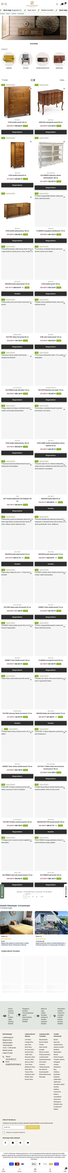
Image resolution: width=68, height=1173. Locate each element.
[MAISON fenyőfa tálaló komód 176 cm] (17, 264)
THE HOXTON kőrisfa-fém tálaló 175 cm (50, 390)
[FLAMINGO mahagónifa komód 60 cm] (51, 640)
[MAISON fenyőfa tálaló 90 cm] (51, 479)
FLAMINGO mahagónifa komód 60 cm (51, 660)
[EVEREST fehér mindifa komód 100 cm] (17, 640)
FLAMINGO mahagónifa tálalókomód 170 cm (50, 231)
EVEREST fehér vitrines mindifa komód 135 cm (17, 766)
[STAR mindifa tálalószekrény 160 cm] (17, 423)
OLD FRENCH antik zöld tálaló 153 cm (17, 390)
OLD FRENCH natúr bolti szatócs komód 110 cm (17, 875)
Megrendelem (17, 132)
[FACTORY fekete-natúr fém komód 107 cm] (17, 587)
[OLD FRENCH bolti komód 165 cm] (51, 855)
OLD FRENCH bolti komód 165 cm (50, 875)
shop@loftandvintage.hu (13, 1064)
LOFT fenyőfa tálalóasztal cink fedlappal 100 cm (17, 500)
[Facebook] (5, 1142)
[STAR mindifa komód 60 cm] (17, 155)
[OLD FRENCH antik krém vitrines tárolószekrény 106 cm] (51, 155)
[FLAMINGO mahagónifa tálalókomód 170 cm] (51, 211)
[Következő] (41, 896)
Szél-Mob (17, 281)
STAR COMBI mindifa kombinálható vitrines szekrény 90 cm (51, 444)
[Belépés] (57, 4)
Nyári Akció (19, 10)
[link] (34, 28)
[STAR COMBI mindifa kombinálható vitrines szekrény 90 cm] (51, 423)
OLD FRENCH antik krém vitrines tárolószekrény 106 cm (50, 177)
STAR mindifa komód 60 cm (17, 175)
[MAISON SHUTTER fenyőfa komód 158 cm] (51, 802)
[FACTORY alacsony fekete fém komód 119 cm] (17, 693)
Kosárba (17, 294)
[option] (8, 61)
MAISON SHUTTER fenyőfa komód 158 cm (50, 822)
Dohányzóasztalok (42, 68)
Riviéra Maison (51, 387)
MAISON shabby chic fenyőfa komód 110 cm (50, 713)
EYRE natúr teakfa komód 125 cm (50, 337)
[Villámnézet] (30, 88)
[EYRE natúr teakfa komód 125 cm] (51, 317)
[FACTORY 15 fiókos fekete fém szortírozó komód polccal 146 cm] (51, 746)
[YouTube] (28, 1142)
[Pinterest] (20, 1142)
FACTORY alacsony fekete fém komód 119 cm (17, 713)
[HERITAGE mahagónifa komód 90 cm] (51, 102)
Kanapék (9, 68)
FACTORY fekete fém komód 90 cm (17, 337)
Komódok (21, 13)
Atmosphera (17, 334)
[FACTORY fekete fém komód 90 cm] (17, 317)
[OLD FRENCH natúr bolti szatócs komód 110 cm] (17, 855)
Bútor (8, 13)
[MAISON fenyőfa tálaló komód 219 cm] (17, 534)
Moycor (17, 120)
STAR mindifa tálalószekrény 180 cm (17, 231)
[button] (32, 80)
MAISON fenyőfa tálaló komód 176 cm (17, 284)
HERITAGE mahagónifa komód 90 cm (51, 122)
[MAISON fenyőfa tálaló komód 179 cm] (51, 534)
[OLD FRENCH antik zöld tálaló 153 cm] (17, 370)
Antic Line (17, 872)
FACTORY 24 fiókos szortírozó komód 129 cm (17, 822)
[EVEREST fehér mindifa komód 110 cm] (51, 587)
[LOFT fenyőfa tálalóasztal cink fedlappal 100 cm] (17, 479)
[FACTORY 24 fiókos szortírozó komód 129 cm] (17, 802)
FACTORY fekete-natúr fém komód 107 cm (17, 607)
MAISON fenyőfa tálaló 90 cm (50, 499)
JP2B (17, 496)
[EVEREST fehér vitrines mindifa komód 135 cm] (17, 746)
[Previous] (3, 63)
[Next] (64, 63)
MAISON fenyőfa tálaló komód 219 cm (17, 554)
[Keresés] (6, 4)
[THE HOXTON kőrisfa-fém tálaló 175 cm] (51, 370)
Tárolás (13, 13)
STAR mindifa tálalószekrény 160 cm (17, 443)
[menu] (2, 4)
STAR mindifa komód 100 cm (17, 122)
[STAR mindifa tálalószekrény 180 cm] (17, 211)
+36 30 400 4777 (11, 1059)
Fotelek (25, 68)
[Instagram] (12, 1142)
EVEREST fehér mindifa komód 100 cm (17, 660)
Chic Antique (51, 173)
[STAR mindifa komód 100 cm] (17, 102)
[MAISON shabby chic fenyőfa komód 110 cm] (51, 693)
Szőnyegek (59, 68)
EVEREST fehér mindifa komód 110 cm (50, 607)
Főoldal (2, 13)
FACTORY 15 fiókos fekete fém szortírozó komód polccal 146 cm (51, 768)
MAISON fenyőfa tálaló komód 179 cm (51, 554)
